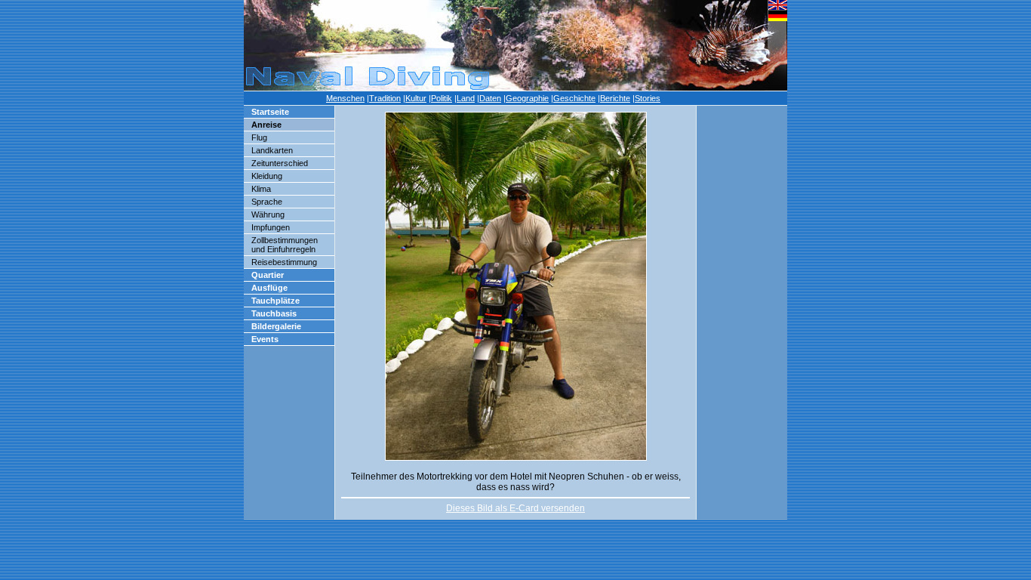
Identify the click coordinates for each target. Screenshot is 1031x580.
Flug (259, 137)
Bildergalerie (276, 326)
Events (265, 339)
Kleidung (266, 175)
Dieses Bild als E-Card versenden (515, 508)
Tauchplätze (275, 300)
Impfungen (270, 227)
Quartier (267, 274)
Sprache (266, 201)
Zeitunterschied (279, 163)
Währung (268, 214)
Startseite (270, 111)
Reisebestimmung (284, 262)
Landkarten (272, 150)
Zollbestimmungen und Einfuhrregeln (284, 245)
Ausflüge (269, 287)
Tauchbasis (274, 313)
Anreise (266, 124)
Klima (261, 188)
